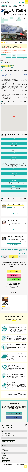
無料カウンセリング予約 (15, 279)
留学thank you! (4, 5)
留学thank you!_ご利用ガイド (8, 441)
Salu (8, 239)
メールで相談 (15, 271)
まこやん (9, 207)
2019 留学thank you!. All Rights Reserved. (14, 464)
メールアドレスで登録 (14, 413)
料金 (19, 55)
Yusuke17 (9, 223)
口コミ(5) (8, 55)
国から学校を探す (6, 433)
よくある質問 (5, 450)
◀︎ (1, 32)
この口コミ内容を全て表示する (14, 213)
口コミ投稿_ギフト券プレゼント (9, 442)
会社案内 (4, 455)
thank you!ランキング (6, 449)
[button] (9, 114)
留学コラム (4, 447)
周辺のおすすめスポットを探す (8, 435)
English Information (6, 461)
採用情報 (4, 457)
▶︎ (26, 32)
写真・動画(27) (14, 56)
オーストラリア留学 (13, 5)
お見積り (15, 275)
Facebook (14, 417)
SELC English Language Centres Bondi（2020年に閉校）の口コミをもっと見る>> (14, 250)
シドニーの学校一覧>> (22, 253)
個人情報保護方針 (6, 460)
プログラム (24, 55)
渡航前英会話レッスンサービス (8, 440)
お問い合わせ (5, 458)
